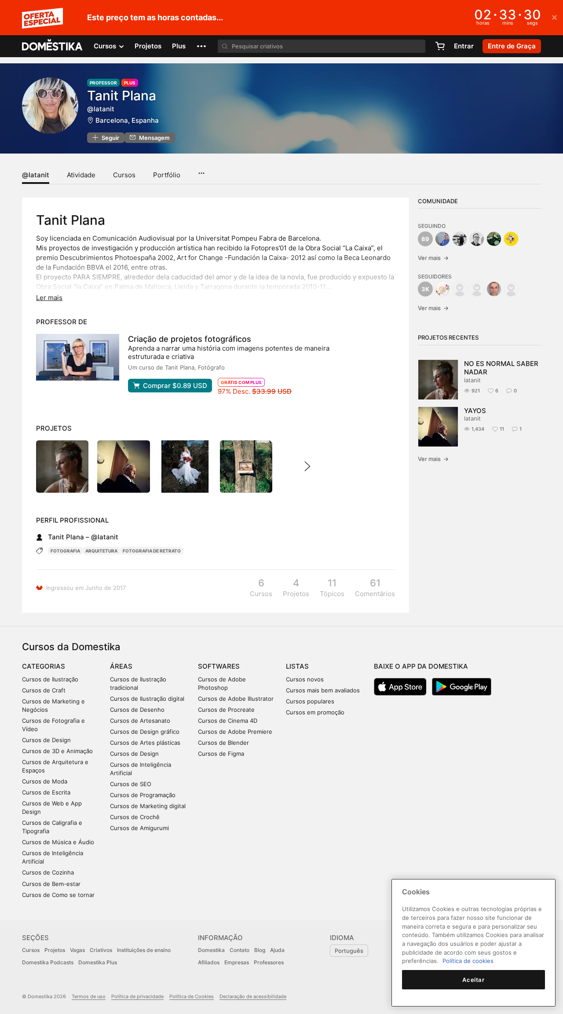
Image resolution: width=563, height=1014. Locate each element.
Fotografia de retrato (152, 550)
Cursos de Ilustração (50, 679)
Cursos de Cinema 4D (227, 720)
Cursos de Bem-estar (51, 883)
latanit (472, 380)
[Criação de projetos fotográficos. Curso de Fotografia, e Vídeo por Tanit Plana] (77, 357)
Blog (259, 950)
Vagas (77, 950)
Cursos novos (305, 679)
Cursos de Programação (142, 794)
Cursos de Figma (221, 753)
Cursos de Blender (223, 742)
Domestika (211, 950)
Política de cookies (468, 960)
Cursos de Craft (44, 690)
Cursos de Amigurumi (139, 827)
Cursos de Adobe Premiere (235, 731)
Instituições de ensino (144, 950)
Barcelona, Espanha (127, 120)
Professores (269, 962)
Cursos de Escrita (46, 792)
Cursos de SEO (130, 783)
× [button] (554, 17)
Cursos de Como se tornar (58, 894)
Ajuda (277, 950)
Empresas (236, 962)
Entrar (464, 46)
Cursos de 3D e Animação (57, 750)
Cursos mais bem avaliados (323, 690)
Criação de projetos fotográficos (189, 339)
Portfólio (166, 175)
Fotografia (65, 550)
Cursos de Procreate (226, 709)
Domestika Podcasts (47, 962)
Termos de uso (89, 996)
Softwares (219, 666)
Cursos (124, 175)
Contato (239, 950)
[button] (201, 46)
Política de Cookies (191, 996)
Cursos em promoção (315, 712)
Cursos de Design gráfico (144, 731)
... (201, 170)
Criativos (101, 950)
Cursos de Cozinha (48, 872)
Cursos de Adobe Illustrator (236, 698)
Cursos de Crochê (135, 816)
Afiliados (208, 962)
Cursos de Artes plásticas (145, 742)
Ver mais (433, 257)
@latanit (35, 175)
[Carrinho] (440, 46)
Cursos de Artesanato (140, 720)
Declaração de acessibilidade (252, 996)
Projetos (148, 46)
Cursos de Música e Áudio (58, 842)
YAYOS (475, 410)
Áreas (121, 666)
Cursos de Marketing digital (148, 805)
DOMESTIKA (52, 46)
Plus (179, 46)
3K (425, 289)
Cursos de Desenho (137, 709)
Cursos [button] (106, 46)
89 (425, 238)
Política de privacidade (137, 996)
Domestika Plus (97, 962)
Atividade (81, 175)
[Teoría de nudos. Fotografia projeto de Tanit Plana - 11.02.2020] (246, 466)
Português (349, 950)
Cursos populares (310, 701)
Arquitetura (101, 550)
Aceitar (473, 979)
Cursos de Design (46, 739)
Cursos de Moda (44, 781)
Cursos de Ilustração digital (147, 698)
